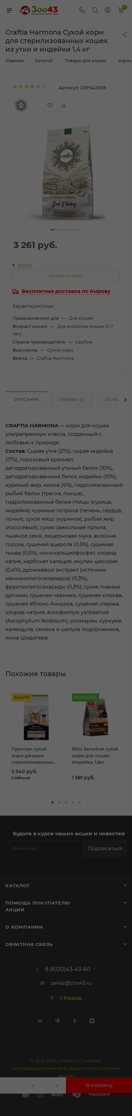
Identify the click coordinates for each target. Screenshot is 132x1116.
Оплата (114, 399)
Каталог (17, 885)
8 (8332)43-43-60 (67, 969)
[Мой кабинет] (108, 10)
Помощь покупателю (37, 903)
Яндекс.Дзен (92, 1020)
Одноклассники (74, 1020)
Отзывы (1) (72, 399)
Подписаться (105, 848)
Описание (26, 399)
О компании (24, 927)
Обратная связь (29, 944)
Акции (15, 909)
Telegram (57, 1020)
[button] (52, 802)
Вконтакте (40, 1020)
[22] (66, 173)
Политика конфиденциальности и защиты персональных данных (66, 1068)
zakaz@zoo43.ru (71, 983)
